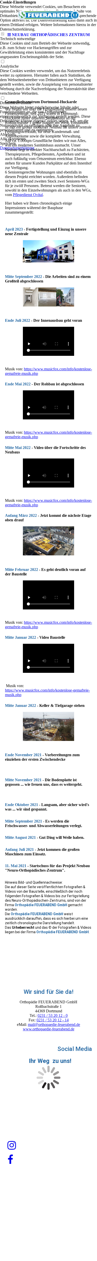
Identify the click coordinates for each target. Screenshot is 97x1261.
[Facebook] (10, 1159)
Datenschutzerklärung (48, 1224)
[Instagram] (11, 1145)
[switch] (2, 62)
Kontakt (36, 1236)
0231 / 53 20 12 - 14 (53, 1020)
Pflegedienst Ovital (28, 195)
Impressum (48, 1212)
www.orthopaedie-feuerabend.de (48, 1029)
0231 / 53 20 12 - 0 (53, 1015)
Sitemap (63, 1236)
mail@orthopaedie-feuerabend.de (54, 1024)
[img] (48, 15)
